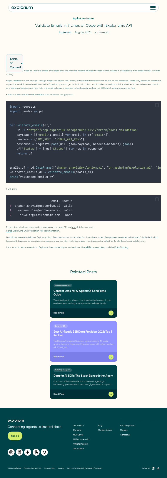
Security (61, 468)
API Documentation (95, 247)
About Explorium (127, 425)
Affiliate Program (80, 444)
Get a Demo (78, 448)
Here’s (9, 230)
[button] (157, 105)
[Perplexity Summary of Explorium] (19, 452)
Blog (100, 425)
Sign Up (15, 435)
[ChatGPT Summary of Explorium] (11, 452)
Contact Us (125, 435)
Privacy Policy (49, 468)
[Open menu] (153, 8)
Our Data (77, 430)
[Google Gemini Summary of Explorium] (27, 452)
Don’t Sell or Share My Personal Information (84, 468)
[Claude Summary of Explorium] (36, 452)
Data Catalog (121, 247)
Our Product (78, 425)
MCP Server (78, 435)
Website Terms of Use (33, 468)
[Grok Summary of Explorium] (44, 452)
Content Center (105, 430)
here (74, 227)
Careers (123, 430)
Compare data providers (147, 420)
